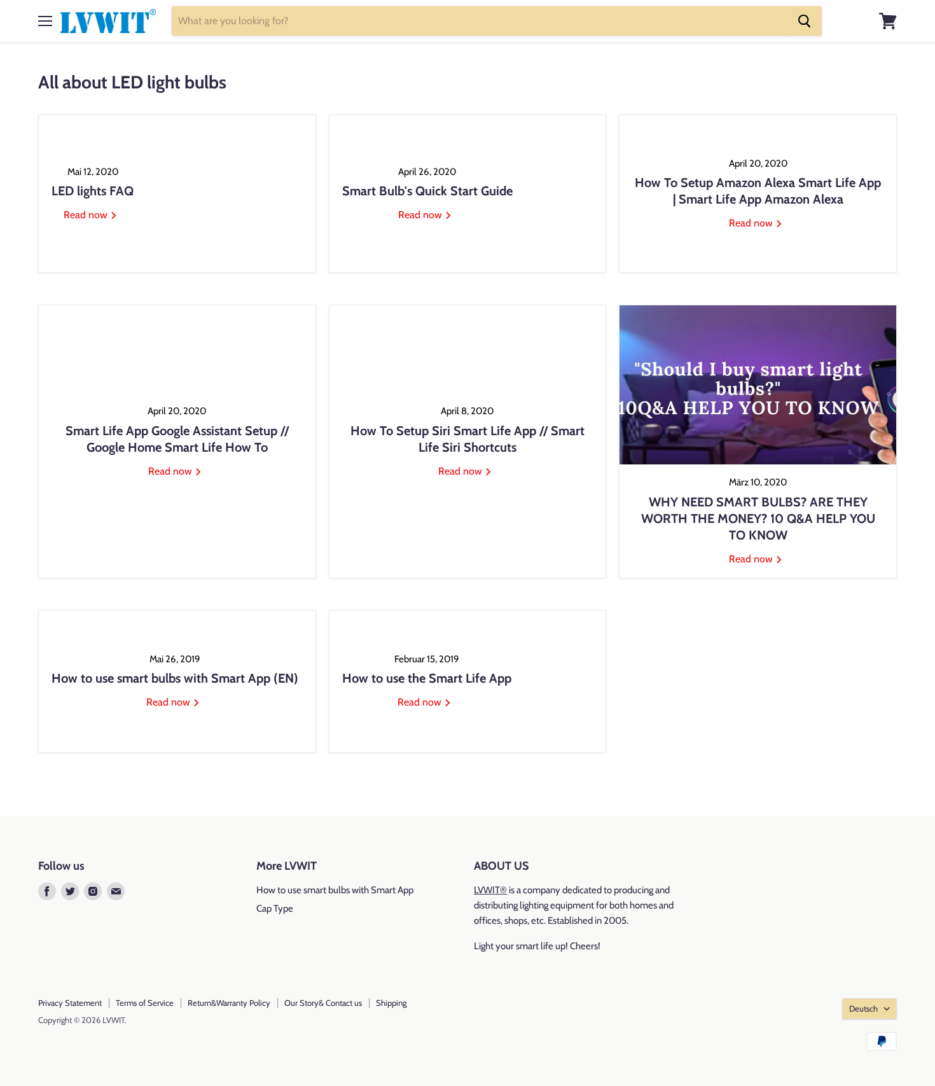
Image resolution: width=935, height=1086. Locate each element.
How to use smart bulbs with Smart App (334, 890)
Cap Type (274, 908)
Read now (87, 215)
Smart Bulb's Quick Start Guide (427, 190)
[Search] (804, 21)
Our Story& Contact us (323, 1003)
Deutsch (863, 1008)
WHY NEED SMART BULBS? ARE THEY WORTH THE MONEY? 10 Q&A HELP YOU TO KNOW (758, 518)
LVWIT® (490, 890)
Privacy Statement (70, 1003)
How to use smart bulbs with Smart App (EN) (175, 678)
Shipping (391, 1003)
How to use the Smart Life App (426, 678)
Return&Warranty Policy (229, 1003)
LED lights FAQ (93, 190)
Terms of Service (145, 1003)
